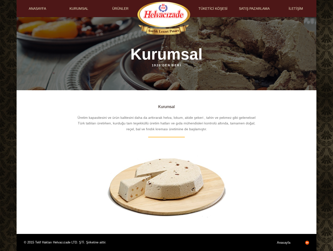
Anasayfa (283, 242)
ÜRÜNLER (120, 8)
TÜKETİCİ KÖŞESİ (212, 8)
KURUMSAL (78, 8)
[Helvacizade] (163, 35)
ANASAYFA (37, 8)
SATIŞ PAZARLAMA (254, 8)
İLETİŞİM (296, 8)
